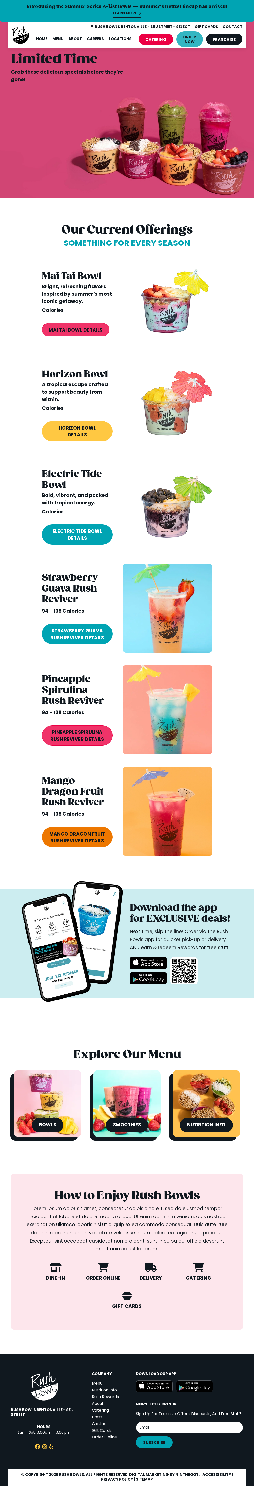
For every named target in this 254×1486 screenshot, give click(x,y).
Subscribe (154, 1443)
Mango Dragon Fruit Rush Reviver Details (77, 837)
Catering (155, 40)
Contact (100, 1424)
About (75, 39)
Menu (58, 39)
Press (97, 1417)
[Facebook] (37, 1447)
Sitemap (144, 1479)
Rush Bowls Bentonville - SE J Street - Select (142, 27)
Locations (120, 39)
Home (41, 39)
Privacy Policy (117, 1479)
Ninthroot (187, 1475)
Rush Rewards (105, 1397)
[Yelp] (51, 1447)
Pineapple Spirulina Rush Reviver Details (77, 736)
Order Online (104, 1437)
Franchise (224, 40)
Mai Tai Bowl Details (75, 330)
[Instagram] (44, 1447)
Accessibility (216, 1475)
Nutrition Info (104, 1390)
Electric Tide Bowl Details (77, 535)
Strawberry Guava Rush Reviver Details (77, 634)
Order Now (189, 39)
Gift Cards (102, 1431)
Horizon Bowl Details (77, 431)
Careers (95, 39)
